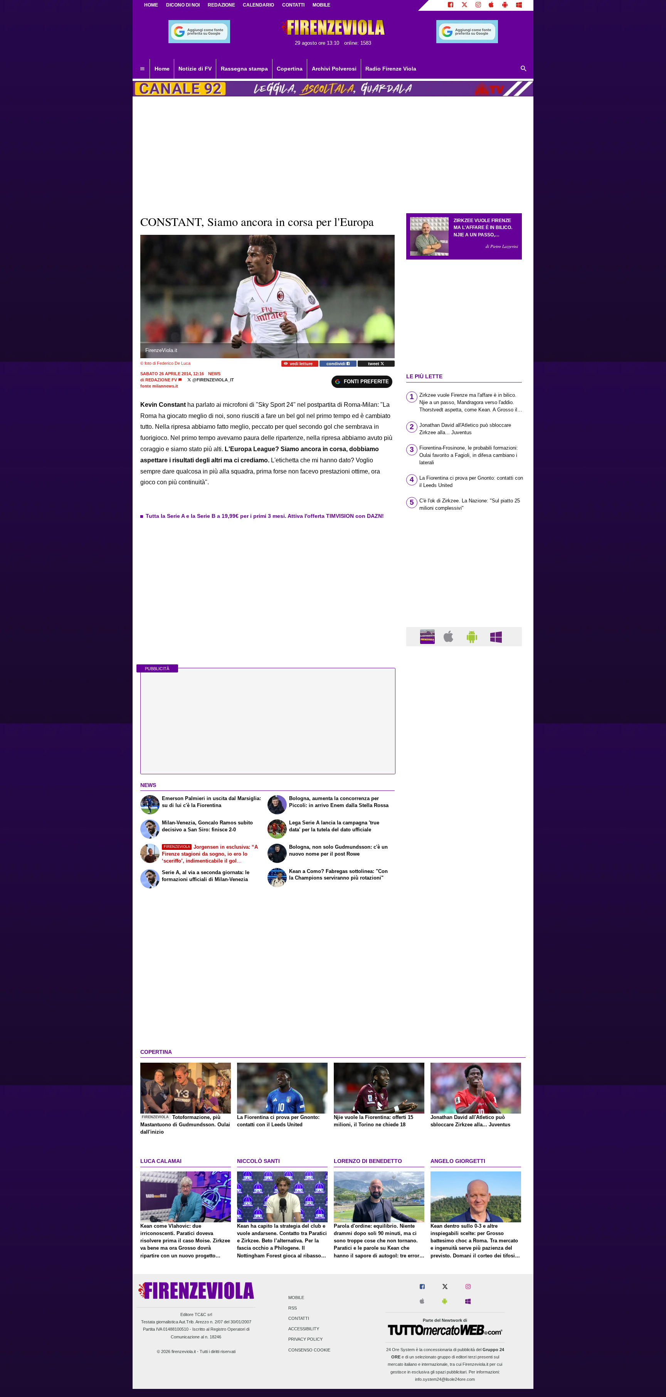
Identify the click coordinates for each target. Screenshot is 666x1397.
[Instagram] (478, 5)
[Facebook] (451, 5)
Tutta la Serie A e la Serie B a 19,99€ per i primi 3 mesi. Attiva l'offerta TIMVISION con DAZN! (265, 516)
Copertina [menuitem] (290, 69)
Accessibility (303, 1329)
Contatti (298, 1318)
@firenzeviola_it (212, 379)
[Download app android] (505, 5)
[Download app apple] (491, 5)
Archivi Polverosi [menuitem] (334, 69)
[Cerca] (524, 69)
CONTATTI (293, 5)
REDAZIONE (221, 5)
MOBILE (321, 5)
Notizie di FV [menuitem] (195, 69)
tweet (374, 363)
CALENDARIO (258, 5)
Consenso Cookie (309, 1350)
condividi (336, 363)
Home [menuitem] (162, 69)
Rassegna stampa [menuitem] (244, 69)
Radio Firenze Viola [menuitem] (390, 69)
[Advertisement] (464, 951)
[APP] (428, 636)
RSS (292, 1308)
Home (151, 5)
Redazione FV (161, 379)
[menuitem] (142, 69)
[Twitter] (464, 5)
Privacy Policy (305, 1339)
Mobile (296, 1297)
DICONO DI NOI (183, 5)
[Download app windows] (519, 5)
